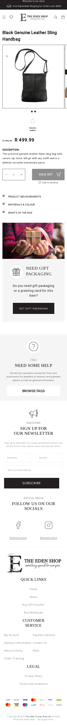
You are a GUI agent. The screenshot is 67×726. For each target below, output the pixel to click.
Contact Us (40, 643)
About (34, 597)
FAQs (36, 650)
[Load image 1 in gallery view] (32, 111)
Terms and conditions (33, 684)
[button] (4, 17)
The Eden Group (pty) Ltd (38, 716)
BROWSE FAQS (33, 391)
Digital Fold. (47, 719)
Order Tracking (14, 658)
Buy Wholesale (33, 612)
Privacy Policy (33, 676)
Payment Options (44, 635)
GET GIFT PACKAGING (33, 308)
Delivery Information (17, 643)
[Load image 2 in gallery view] (35, 111)
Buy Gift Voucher (33, 604)
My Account (11, 635)
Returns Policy (13, 650)
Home (33, 589)
